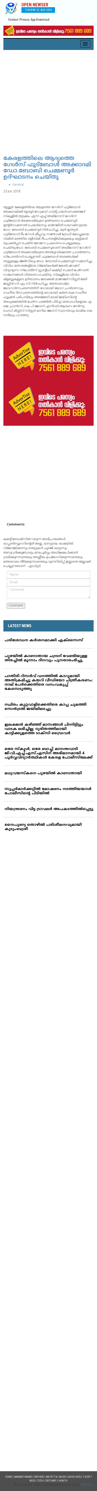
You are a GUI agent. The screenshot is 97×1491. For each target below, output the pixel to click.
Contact (13, 19)
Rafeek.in (87, 1485)
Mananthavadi (23, 1476)
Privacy (24, 19)
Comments (16, 525)
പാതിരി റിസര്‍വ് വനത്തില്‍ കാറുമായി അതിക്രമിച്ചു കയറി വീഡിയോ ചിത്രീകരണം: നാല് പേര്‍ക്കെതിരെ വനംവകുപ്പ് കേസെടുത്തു (49, 682)
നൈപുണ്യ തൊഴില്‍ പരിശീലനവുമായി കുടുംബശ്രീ (43, 827)
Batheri (39, 1476)
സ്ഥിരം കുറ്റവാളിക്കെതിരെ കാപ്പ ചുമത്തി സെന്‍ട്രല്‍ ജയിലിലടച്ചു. (45, 707)
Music (62, 1476)
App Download (39, 19)
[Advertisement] (48, 100)
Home (8, 1476)
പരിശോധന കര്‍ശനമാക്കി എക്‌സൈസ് (44, 640)
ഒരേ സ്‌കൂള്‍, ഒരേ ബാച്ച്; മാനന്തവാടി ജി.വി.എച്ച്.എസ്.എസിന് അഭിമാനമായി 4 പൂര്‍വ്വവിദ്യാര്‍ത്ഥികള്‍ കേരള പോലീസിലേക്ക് (48, 753)
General (18, 185)
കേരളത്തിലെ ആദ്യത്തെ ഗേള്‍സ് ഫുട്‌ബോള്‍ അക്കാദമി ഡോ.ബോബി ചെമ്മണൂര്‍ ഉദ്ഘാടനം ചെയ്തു (47, 168)
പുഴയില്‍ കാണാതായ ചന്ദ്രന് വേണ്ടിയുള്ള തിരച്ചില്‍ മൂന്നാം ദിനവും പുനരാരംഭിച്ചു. (46, 658)
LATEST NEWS (19, 625)
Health (63, 1480)
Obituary (51, 1480)
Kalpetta (51, 1476)
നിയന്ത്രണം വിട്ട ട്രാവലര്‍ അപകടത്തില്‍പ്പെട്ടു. (49, 809)
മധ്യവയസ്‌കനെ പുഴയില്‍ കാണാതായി (43, 773)
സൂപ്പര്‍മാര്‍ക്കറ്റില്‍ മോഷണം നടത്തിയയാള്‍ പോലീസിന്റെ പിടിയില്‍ (48, 791)
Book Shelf (75, 1476)
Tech (40, 1480)
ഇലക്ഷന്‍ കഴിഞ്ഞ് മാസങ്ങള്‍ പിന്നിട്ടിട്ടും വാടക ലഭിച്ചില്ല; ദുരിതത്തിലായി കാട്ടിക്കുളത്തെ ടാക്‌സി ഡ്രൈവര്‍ (44, 729)
